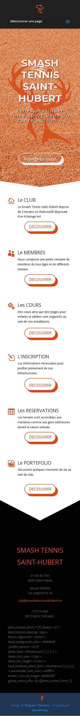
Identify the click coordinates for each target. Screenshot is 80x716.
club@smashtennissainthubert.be (40, 601)
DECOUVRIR (40, 226)
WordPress (40, 710)
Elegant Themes (37, 705)
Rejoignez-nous (40, 158)
